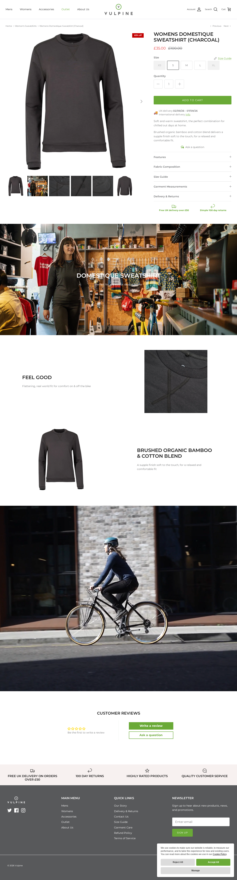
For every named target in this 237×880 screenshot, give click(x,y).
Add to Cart (192, 100)
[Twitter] (9, 810)
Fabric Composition (167, 166)
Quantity (160, 76)
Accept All (213, 862)
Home (9, 26)
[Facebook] (16, 810)
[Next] (141, 101)
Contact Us (121, 816)
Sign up (182, 832)
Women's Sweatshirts (25, 26)
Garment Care (123, 827)
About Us (83, 9)
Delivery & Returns (166, 196)
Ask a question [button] (151, 735)
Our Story (120, 805)
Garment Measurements (170, 186)
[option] (76, 101)
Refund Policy (123, 833)
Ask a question (194, 147)
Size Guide (161, 176)
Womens (25, 9)
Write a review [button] (151, 726)
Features (160, 157)
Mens (9, 9)
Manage (195, 870)
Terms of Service (125, 838)
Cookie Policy (219, 854)
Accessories (46, 9)
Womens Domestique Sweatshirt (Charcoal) (61, 26)
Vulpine (19, 865)
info (188, 114)
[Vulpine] (118, 9)
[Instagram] (23, 810)
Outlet (65, 9)
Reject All (178, 862)
